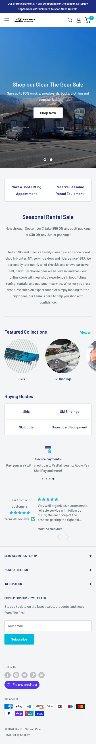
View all (86, 332)
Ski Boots (26, 427)
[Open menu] (6, 20)
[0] (88, 20)
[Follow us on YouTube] (24, 675)
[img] (19, 512)
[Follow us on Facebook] (7, 675)
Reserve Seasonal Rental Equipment (70, 190)
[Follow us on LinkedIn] (41, 675)
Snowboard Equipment (70, 427)
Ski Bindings (69, 411)
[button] (60, 537)
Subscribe (19, 639)
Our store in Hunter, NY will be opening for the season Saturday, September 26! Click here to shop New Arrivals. (48, 6)
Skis (26, 411)
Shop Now (48, 112)
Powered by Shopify (17, 734)
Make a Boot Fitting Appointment (26, 190)
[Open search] (70, 20)
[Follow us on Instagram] (16, 675)
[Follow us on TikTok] (33, 675)
